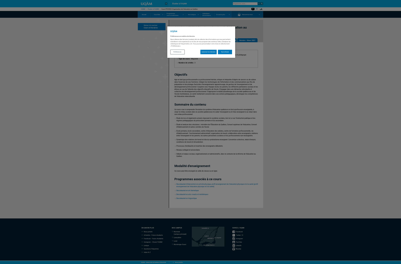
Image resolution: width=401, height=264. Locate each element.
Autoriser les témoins (209, 52)
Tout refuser (225, 52)
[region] (201, 42)
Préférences (177, 52)
